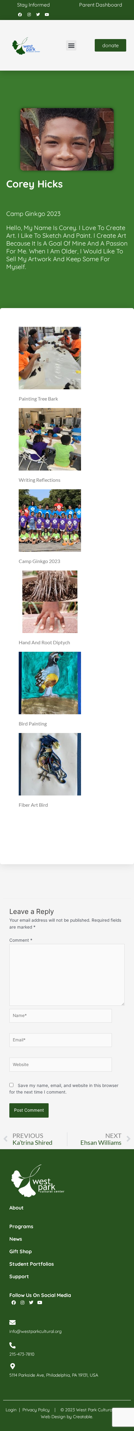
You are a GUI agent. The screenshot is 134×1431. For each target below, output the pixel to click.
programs (21, 1226)
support (19, 1276)
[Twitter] (38, 14)
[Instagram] (29, 14)
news (15, 1239)
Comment (20, 940)
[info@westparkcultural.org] (12, 1322)
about (16, 1207)
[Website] (60, 1065)
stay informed (33, 5)
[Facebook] (20, 14)
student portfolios (31, 1264)
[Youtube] (47, 14)
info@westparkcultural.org (35, 1331)
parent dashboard (100, 5)
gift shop (20, 1251)
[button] (71, 45)
